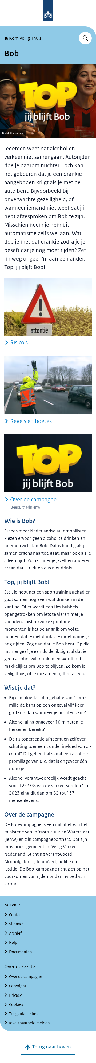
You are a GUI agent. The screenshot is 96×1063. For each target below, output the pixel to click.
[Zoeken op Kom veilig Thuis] (85, 38)
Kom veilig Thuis (25, 38)
